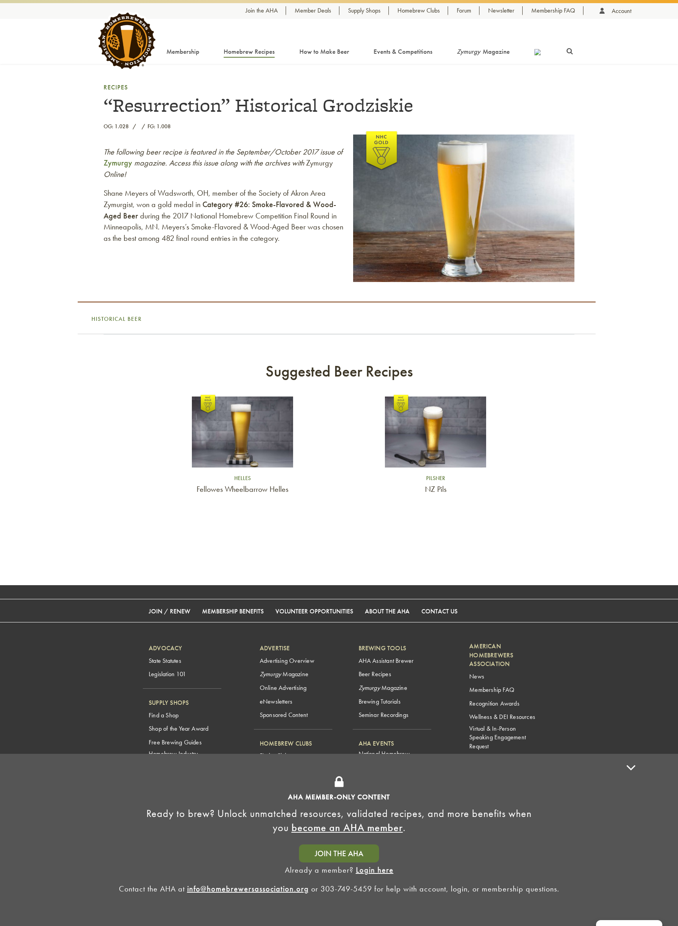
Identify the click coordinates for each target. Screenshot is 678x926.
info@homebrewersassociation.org (248, 889)
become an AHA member (347, 827)
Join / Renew (169, 611)
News (476, 676)
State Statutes (165, 661)
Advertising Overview (287, 661)
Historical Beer (116, 319)
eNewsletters (276, 701)
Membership (182, 51)
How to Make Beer (324, 51)
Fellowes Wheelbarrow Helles (242, 489)
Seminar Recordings (384, 715)
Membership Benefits (233, 611)
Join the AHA (262, 10)
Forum (464, 10)
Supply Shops (364, 10)
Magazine (483, 51)
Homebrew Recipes (249, 51)
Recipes (116, 87)
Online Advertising (283, 688)
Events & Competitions (403, 51)
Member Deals (313, 10)
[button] (631, 840)
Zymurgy (118, 163)
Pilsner (435, 478)
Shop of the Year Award (178, 728)
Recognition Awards (494, 703)
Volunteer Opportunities (314, 611)
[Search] (569, 49)
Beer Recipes (375, 674)
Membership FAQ (553, 10)
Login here (375, 870)
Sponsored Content (284, 715)
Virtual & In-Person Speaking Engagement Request (497, 737)
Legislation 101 (167, 674)
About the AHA (387, 611)
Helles (242, 478)
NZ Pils (436, 489)
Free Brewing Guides (175, 742)
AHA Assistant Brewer (386, 661)
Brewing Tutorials (380, 701)
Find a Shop (164, 715)
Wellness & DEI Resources (502, 717)
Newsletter (501, 10)
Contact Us (439, 611)
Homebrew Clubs (418, 10)
